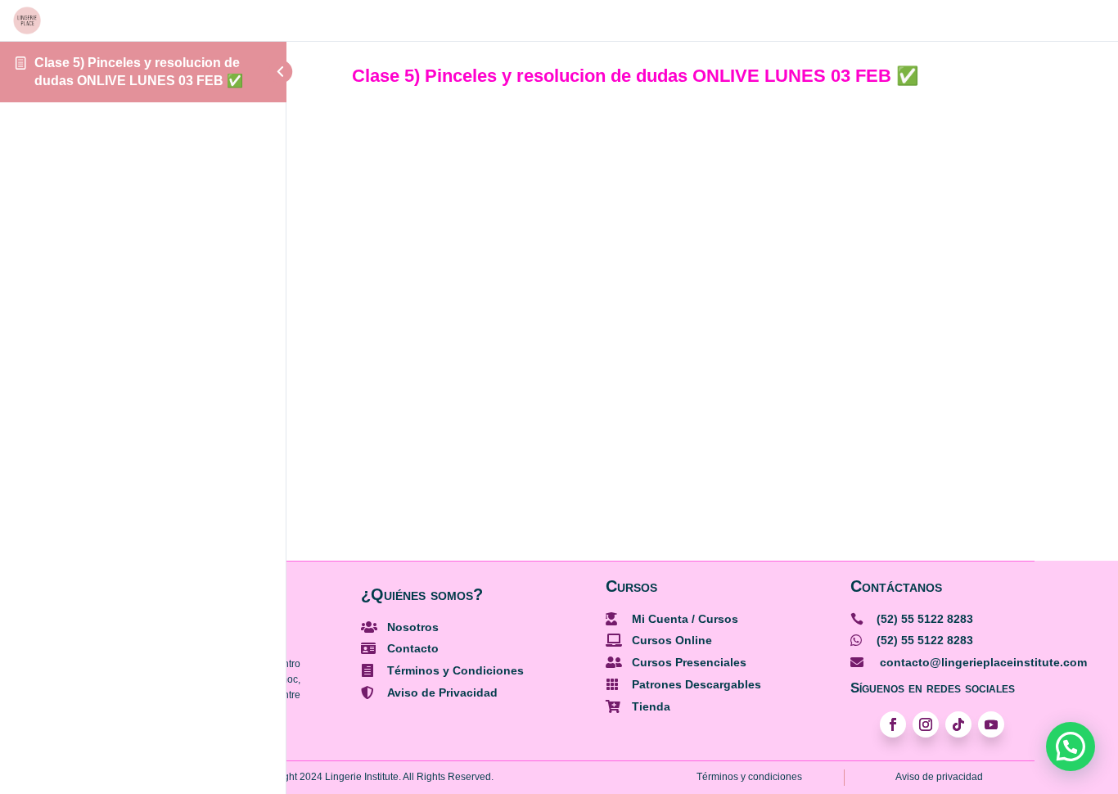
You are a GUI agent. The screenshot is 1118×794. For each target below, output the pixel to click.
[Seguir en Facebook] (893, 724)
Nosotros (413, 627)
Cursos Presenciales (689, 662)
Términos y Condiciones (455, 670)
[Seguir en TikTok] (958, 724)
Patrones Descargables (696, 684)
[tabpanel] (702, 295)
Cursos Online (672, 640)
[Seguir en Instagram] (926, 724)
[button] (1070, 746)
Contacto (413, 648)
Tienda (651, 706)
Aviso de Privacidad (442, 692)
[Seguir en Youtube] (991, 724)
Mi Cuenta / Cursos (685, 618)
